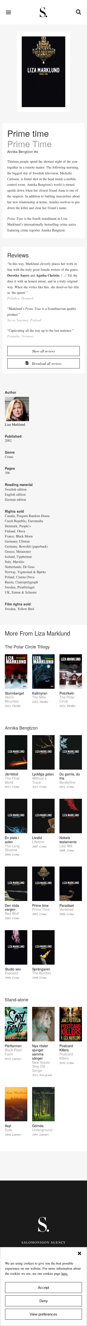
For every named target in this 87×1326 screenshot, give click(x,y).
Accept (43, 1287)
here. (64, 1273)
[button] (79, 1253)
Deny (43, 1301)
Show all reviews (43, 351)
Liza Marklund (15, 424)
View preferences (43, 1314)
